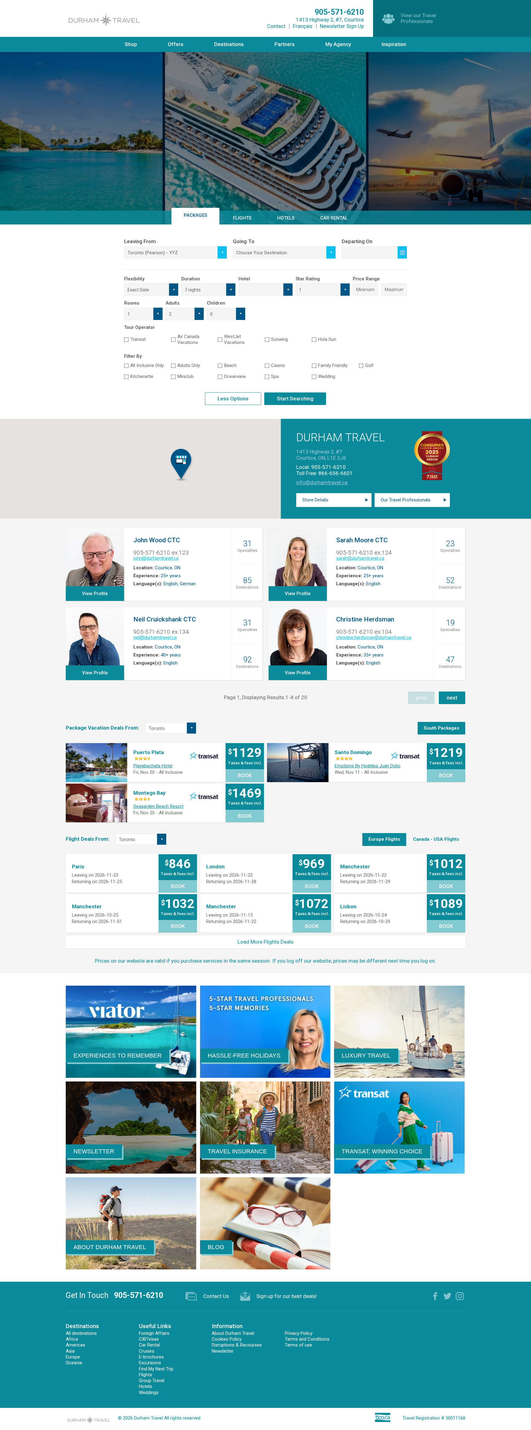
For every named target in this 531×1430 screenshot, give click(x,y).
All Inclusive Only (147, 365)
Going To (243, 241)
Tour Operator (139, 327)
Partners (284, 44)
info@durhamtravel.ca (322, 482)
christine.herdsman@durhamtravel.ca (373, 637)
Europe (73, 1357)
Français (303, 26)
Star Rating (308, 279)
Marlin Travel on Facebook (435, 1296)
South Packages (441, 728)
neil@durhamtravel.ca (155, 637)
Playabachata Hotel (152, 766)
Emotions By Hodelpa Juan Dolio (367, 766)
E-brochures (151, 1357)
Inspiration (394, 44)
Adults (172, 303)
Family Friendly (333, 365)
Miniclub (185, 376)
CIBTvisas (149, 1339)
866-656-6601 (335, 473)
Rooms (131, 303)
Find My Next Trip (156, 1369)
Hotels (145, 1386)
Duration (190, 279)
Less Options (233, 398)
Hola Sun (327, 339)
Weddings (149, 1392)
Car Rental (334, 218)
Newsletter (223, 1351)
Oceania (74, 1363)
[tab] (441, 728)
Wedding (326, 376)
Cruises (146, 1351)
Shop (131, 44)
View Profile (95, 593)
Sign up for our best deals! (286, 1296)
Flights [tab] (242, 218)
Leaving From (140, 241)
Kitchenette (141, 376)
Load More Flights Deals (265, 942)
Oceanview (235, 376)
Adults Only (188, 365)
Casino (278, 365)
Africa (72, 1339)
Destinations (229, 44)
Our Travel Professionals (406, 500)
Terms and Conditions (307, 1339)
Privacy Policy (299, 1333)
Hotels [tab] (285, 218)
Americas (75, 1345)
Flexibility (134, 279)
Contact (276, 26)
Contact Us (216, 1296)
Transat (138, 339)
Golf (369, 365)
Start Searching (295, 398)
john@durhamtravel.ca (156, 558)
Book (245, 775)
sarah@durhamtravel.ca (360, 558)
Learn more (266, 161)
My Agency (338, 44)
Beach (230, 365)
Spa (275, 376)
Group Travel (151, 1380)
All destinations (81, 1333)
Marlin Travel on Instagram (459, 1296)
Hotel (244, 279)
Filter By (133, 356)
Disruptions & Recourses (237, 1345)
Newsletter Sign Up (342, 26)
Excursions (150, 1363)
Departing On (357, 241)
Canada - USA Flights (436, 839)
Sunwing (279, 339)
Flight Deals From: (87, 839)
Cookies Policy (227, 1339)
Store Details (315, 500)
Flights (145, 1374)
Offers (175, 44)
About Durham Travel (233, 1333)
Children (216, 303)
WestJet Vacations (234, 339)
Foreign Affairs (154, 1333)
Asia (70, 1351)
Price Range (366, 279)
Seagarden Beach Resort (158, 806)
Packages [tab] (195, 215)
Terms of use (298, 1345)
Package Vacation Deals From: (102, 728)
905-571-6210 (328, 467)
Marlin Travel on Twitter (447, 1296)
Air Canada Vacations (188, 339)
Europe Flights (384, 839)
